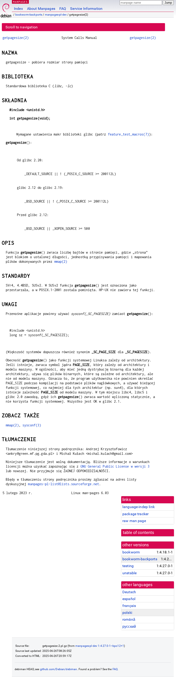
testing (128, 566)
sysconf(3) (31, 425)
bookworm (131, 552)
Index (18, 8)
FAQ (62, 8)
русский (129, 626)
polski (127, 612)
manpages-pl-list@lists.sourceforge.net (63, 484)
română (128, 619)
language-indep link (138, 507)
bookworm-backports (28, 14)
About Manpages (41, 8)
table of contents (138, 532)
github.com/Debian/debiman (58, 669)
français (129, 606)
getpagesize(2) (16, 38)
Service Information (86, 8)
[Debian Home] (6, 9)
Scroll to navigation (22, 27)
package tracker (135, 514)
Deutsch (129, 592)
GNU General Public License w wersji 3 (115, 466)
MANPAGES (20, 1)
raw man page (134, 521)
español (128, 599)
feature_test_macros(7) (128, 134)
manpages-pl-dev (56, 14)
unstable (129, 573)
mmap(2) (60, 261)
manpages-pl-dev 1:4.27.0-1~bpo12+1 (99, 645)
